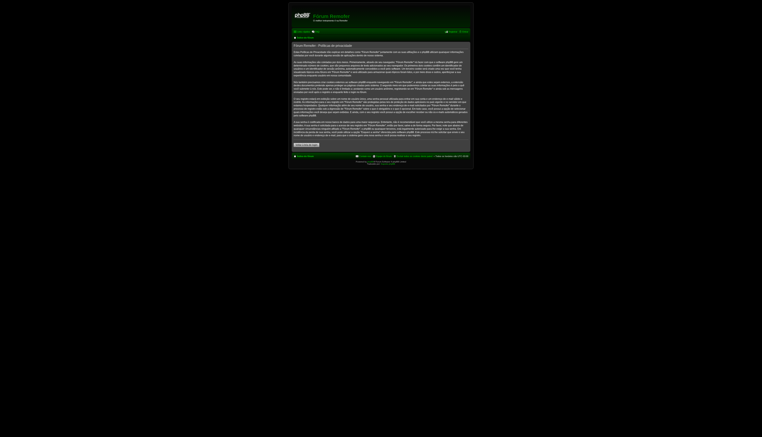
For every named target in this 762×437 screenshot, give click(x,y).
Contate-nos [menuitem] (365, 156)
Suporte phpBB (388, 164)
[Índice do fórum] (303, 15)
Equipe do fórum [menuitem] (384, 156)
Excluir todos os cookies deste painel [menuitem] (414, 156)
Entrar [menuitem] (465, 32)
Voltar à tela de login (306, 145)
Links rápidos (303, 32)
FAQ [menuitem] (317, 32)
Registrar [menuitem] (452, 32)
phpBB (370, 162)
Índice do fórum (305, 156)
